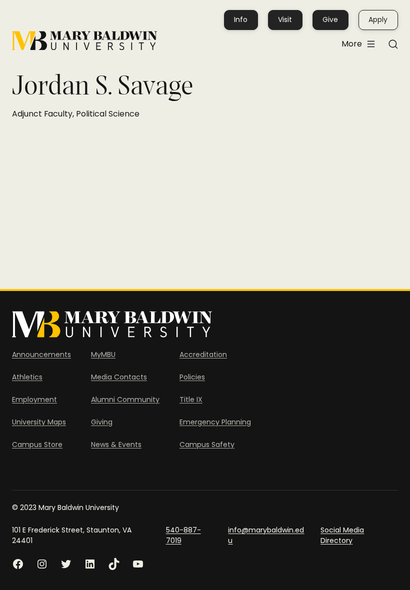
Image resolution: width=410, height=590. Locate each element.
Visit (285, 19)
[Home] (84, 40)
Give (330, 19)
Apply (378, 19)
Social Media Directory (342, 535)
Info (241, 19)
